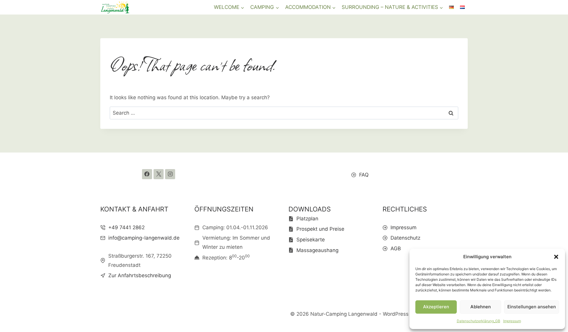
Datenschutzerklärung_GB (478, 321)
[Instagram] (170, 174)
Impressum (512, 321)
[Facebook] (147, 174)
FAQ (364, 175)
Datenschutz (405, 238)
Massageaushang (317, 250)
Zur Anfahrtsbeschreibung (139, 275)
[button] (556, 257)
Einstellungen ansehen (531, 306)
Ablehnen (480, 306)
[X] (159, 174)
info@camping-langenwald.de (144, 238)
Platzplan (307, 219)
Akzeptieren (436, 306)
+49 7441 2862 (126, 227)
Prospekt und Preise (320, 229)
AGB (395, 248)
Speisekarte (310, 240)
